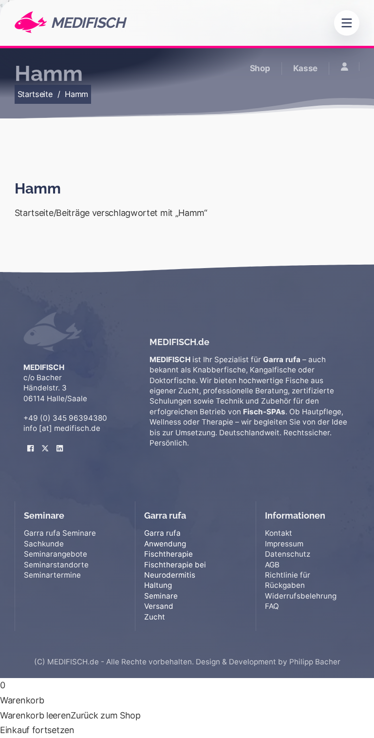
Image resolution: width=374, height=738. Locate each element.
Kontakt (278, 533)
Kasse (305, 68)
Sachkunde (44, 543)
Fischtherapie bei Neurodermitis (175, 570)
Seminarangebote (55, 554)
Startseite (35, 94)
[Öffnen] (346, 23)
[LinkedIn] (60, 440)
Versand (158, 606)
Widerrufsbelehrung (301, 596)
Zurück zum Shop (106, 715)
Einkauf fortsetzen (37, 730)
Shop (260, 68)
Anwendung (165, 543)
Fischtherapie (168, 554)
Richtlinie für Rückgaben (287, 580)
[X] (45, 440)
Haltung (158, 585)
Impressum (284, 543)
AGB (272, 564)
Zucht (154, 616)
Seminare (161, 596)
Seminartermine (52, 575)
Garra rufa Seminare (60, 533)
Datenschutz (287, 554)
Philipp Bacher (314, 661)
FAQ (272, 606)
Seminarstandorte (56, 564)
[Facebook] (30, 440)
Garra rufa (162, 533)
